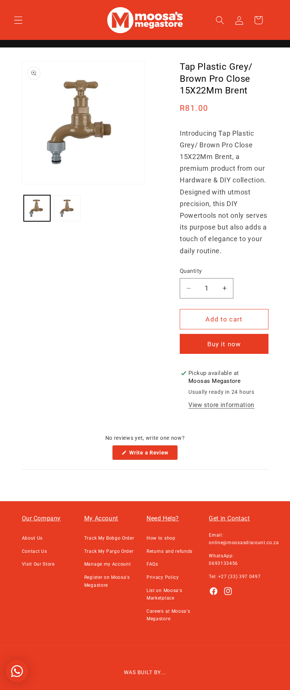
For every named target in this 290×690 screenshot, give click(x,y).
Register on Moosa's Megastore (107, 581)
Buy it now (224, 344)
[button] (18, 20)
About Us (32, 538)
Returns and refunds (170, 551)
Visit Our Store (38, 564)
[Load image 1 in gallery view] (37, 208)
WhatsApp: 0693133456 (223, 559)
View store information (221, 404)
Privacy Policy (163, 577)
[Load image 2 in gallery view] (67, 208)
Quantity (191, 271)
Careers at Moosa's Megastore (168, 615)
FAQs (152, 564)
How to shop (161, 538)
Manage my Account (107, 564)
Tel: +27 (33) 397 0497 (235, 576)
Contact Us (34, 551)
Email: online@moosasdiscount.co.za (244, 538)
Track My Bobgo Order (109, 538)
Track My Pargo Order (109, 551)
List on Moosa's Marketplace (164, 594)
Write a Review (153, 454)
